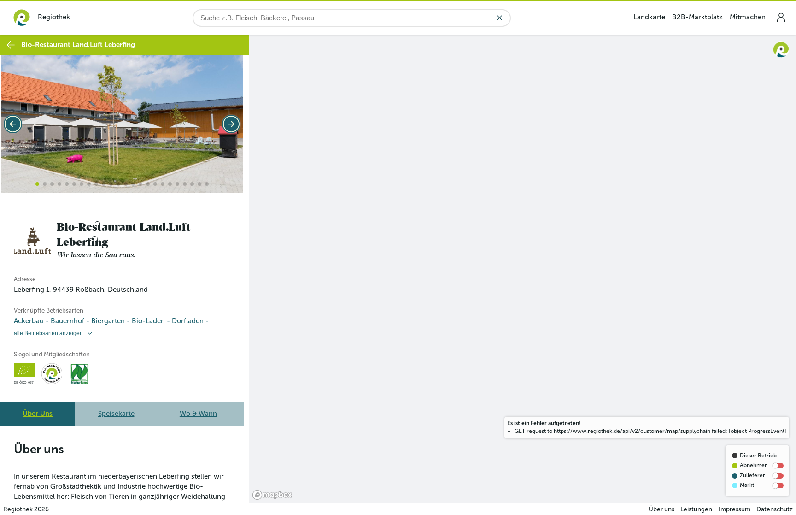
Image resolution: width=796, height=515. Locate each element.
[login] (781, 17)
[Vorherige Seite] (13, 124)
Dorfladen (188, 321)
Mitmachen (748, 17)
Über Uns (38, 413)
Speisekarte (116, 413)
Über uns (661, 509)
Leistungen (696, 509)
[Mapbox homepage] (272, 495)
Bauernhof (67, 321)
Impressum (734, 509)
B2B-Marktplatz (697, 17)
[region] (522, 269)
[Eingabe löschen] (499, 18)
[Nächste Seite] (231, 124)
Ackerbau (29, 321)
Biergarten (108, 321)
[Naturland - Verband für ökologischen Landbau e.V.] (79, 373)
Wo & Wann (198, 413)
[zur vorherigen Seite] (11, 45)
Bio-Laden (148, 321)
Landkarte (649, 17)
